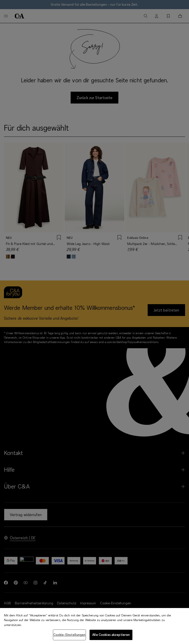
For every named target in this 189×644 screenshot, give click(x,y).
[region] (94, 626)
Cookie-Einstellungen (69, 635)
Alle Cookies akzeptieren (111, 635)
